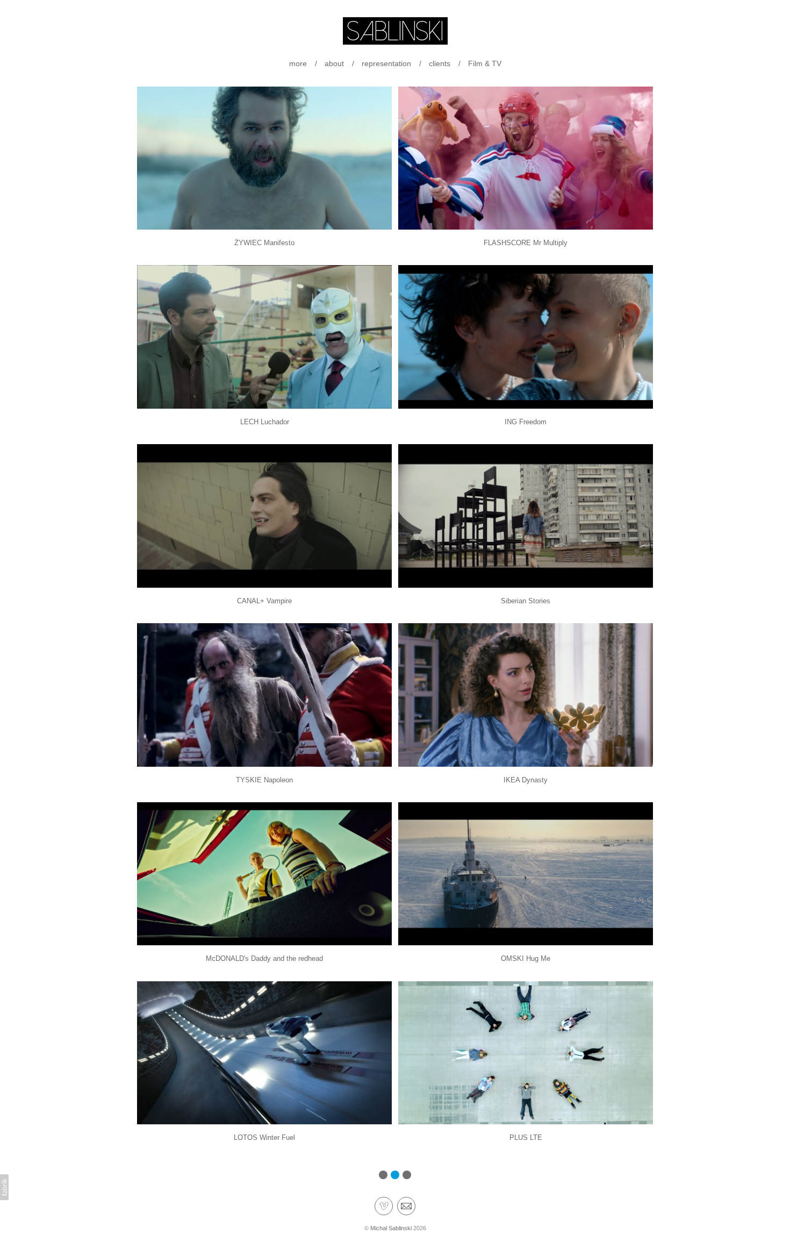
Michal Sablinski (391, 1228)
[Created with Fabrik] (4, 1187)
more (298, 63)
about (334, 63)
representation (386, 63)
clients (439, 63)
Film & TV (484, 63)
